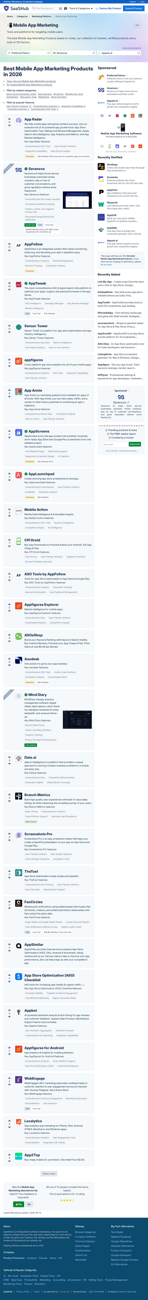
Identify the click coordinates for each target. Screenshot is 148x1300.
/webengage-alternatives (19, 1075)
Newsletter (81, 1259)
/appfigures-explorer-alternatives (24, 601)
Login (142, 2)
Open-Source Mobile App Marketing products (31, 81)
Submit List (81, 1255)
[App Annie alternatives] (18, 391)
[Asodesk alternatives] (18, 660)
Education (40, 1283)
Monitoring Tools (12, 1283)
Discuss (43, 1258)
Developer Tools (29, 1275)
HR (84, 1279)
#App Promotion (58, 97)
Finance (28, 1283)
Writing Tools (96, 1279)
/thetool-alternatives (17, 868)
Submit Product (133, 8)
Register (133, 2)
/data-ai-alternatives (17, 754)
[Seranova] (18, 170)
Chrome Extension (85, 1241)
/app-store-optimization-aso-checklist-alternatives (33, 972)
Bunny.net (64, 1291)
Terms (36, 1291)
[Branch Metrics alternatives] (18, 796)
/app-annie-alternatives (18, 387)
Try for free (30, 225)
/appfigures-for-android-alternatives (25, 1044)
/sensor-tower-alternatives (20, 322)
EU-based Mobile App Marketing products (29, 84)
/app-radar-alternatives (18, 115)
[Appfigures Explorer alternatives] (18, 605)
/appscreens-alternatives (19, 427)
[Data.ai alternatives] (18, 758)
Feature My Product (110, 8)
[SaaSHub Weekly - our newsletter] (60, 8)
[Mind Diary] (18, 695)
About (53, 1258)
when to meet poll (127, 1291)
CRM (6, 1279)
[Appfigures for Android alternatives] (18, 1049)
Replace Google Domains (124, 1259)
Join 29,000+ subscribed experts (121, 451)
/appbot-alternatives (17, 1007)
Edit (137, 25)
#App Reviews (45, 94)
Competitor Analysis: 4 (18, 109)
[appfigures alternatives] (18, 361)
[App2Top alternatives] (18, 1156)
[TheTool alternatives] (18, 872)
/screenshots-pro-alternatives (22, 830)
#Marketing (43, 97)
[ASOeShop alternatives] (18, 636)
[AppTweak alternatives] (18, 284)
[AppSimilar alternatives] (18, 945)
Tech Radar (117, 1232)
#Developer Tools (28, 97)
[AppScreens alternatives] (18, 432)
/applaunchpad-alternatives (21, 470)
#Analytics (58, 94)
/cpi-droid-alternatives (18, 536)
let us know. (106, 264)
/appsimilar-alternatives (18, 941)
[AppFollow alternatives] (18, 245)
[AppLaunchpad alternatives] (18, 475)
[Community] (65, 8)
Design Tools (47, 1275)
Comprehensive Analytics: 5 (46, 106)
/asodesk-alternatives (17, 655)
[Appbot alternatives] (18, 1011)
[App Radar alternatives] (18, 120)
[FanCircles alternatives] (18, 903)
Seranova (120, 402)
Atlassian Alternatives (122, 1245)
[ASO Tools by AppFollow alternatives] (18, 575)
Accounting (59, 1279)
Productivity (30, 1279)
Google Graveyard (121, 1255)
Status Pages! (82, 1245)
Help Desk (16, 1279)
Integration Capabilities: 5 (73, 106)
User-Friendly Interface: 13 (19, 106)
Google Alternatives (121, 1241)
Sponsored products (131, 48)
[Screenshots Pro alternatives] (18, 835)
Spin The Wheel (96, 1291)
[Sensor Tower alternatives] (18, 327)
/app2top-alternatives (17, 1151)
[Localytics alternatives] (18, 1122)
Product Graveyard (121, 1250)
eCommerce (74, 1279)
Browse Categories (85, 1232)
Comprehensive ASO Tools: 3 (44, 109)
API (60, 1258)
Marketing (45, 1279)
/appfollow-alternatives (18, 240)
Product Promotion (14, 1258)
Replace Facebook (121, 1236)
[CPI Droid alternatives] (18, 541)
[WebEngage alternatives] (18, 1079)
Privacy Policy (23, 1291)
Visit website (31, 745)
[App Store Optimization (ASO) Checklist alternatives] (18, 976)
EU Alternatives (119, 1264)
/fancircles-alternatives (18, 898)
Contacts (32, 1258)
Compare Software (85, 1236)
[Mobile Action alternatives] (18, 510)
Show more (49, 1173)
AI (4, 1275)
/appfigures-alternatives (19, 356)
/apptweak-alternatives (18, 280)
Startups (39, 2)
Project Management (116, 1279)
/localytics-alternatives (18, 1117)
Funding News (82, 1250)
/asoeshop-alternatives (18, 631)
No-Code (13, 1275)
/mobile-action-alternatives (20, 506)
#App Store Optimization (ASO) (21, 94)
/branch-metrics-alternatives (21, 791)
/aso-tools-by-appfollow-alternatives (26, 570)
